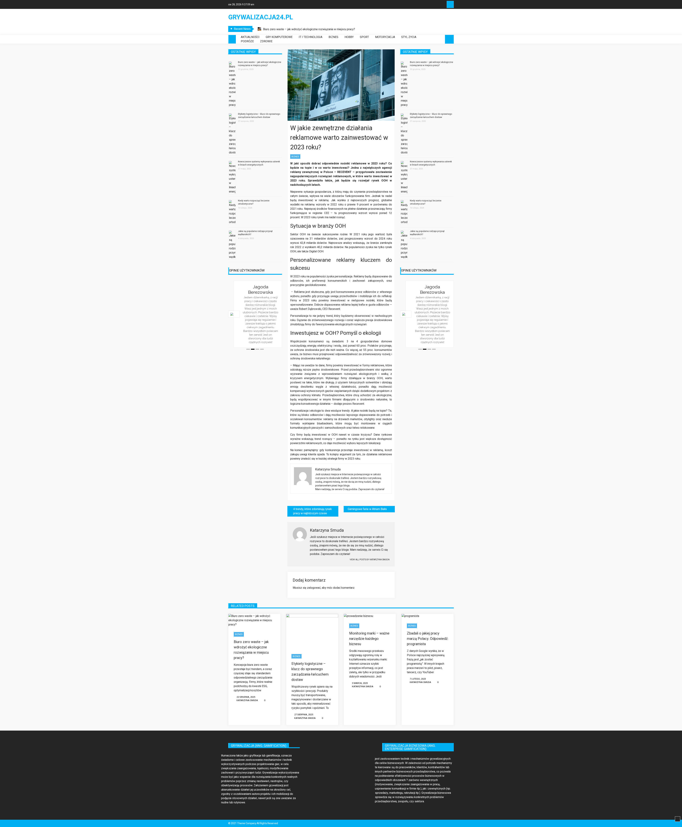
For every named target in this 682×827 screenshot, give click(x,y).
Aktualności (250, 37)
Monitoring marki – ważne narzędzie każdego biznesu (369, 639)
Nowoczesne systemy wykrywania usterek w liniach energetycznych (259, 163)
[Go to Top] (677, 819)
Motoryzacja (385, 37)
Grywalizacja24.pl (260, 17)
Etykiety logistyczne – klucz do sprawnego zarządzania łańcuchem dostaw (259, 115)
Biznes (333, 37)
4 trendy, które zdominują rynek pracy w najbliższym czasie (312, 511)
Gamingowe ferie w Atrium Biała (367, 509)
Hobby (349, 37)
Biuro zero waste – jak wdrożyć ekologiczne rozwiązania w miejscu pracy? (309, 29)
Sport (364, 37)
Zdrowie (266, 41)
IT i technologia (310, 37)
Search (450, 4)
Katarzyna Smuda (247, 700)
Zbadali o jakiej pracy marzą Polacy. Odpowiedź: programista (427, 639)
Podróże (247, 41)
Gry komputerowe (279, 37)
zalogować (314, 588)
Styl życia (408, 37)
